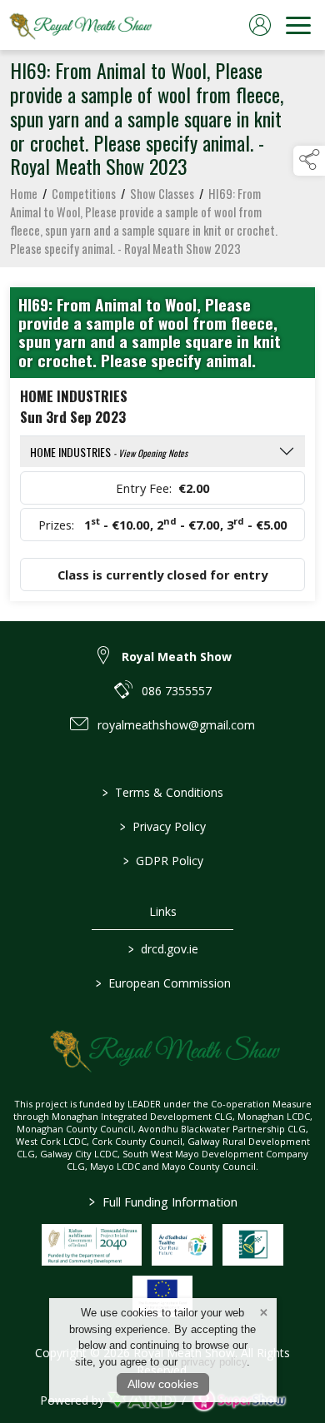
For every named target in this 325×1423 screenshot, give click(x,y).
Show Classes (162, 193)
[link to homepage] (79, 25)
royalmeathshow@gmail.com (176, 725)
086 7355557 (177, 691)
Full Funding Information (162, 1201)
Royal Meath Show (177, 656)
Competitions (84, 193)
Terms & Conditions (162, 792)
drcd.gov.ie (163, 948)
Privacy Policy (163, 826)
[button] (309, 161)
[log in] (260, 25)
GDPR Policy (162, 860)
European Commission (162, 983)
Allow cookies (163, 1384)
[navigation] (298, 24)
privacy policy (214, 1362)
